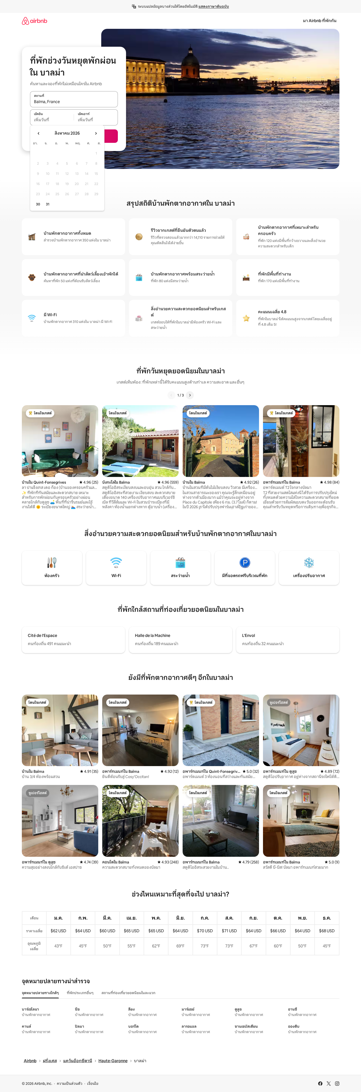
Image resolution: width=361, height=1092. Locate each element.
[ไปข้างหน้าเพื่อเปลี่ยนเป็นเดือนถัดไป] (95, 133)
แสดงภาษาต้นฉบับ (213, 6)
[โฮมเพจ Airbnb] (34, 21)
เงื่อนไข (92, 1083)
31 (47, 204)
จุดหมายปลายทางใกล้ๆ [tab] (40, 993)
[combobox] (74, 102)
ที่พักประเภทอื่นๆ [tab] (80, 993)
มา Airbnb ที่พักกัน (319, 20)
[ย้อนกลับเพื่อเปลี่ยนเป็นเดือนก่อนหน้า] (38, 133)
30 (38, 204)
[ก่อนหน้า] (171, 395)
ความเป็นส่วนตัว (69, 1083)
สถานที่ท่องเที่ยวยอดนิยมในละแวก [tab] (128, 993)
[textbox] (52, 120)
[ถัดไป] (190, 395)
